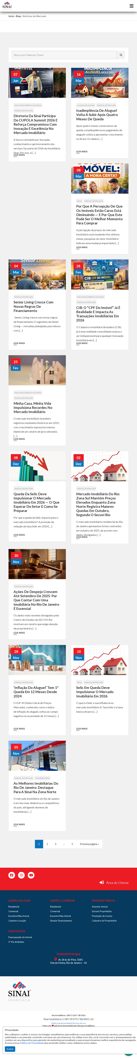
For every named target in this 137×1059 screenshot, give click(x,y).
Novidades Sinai (42, 778)
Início (11, 16)
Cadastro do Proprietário (104, 920)
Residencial (13, 906)
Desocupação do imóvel (20, 937)
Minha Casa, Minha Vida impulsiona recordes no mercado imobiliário (33, 407)
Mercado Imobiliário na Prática (27, 105)
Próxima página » (89, 843)
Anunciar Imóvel (100, 906)
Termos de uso (79, 1023)
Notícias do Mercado (23, 110)
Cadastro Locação (17, 920)
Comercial (13, 911)
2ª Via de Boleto (16, 942)
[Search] (121, 55)
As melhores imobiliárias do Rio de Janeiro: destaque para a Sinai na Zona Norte (36, 787)
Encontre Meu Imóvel (18, 916)
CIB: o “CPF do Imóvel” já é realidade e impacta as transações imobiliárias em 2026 (98, 313)
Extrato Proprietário (102, 911)
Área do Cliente (117, 883)
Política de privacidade (61, 1023)
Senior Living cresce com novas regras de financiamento (33, 306)
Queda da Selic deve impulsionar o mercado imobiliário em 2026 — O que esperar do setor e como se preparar (36, 502)
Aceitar (10, 1049)
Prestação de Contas (102, 916)
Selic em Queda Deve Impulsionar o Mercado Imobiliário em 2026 (94, 691)
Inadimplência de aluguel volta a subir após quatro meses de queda (97, 114)
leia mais (19, 154)
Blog (18, 16)
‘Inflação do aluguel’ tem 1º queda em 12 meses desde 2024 (36, 691)
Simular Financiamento (61, 920)
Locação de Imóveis (86, 105)
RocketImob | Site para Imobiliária (80, 1025)
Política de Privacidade (31, 1042)
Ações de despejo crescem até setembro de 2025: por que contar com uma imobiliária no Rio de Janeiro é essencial (36, 600)
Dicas (79, 201)
